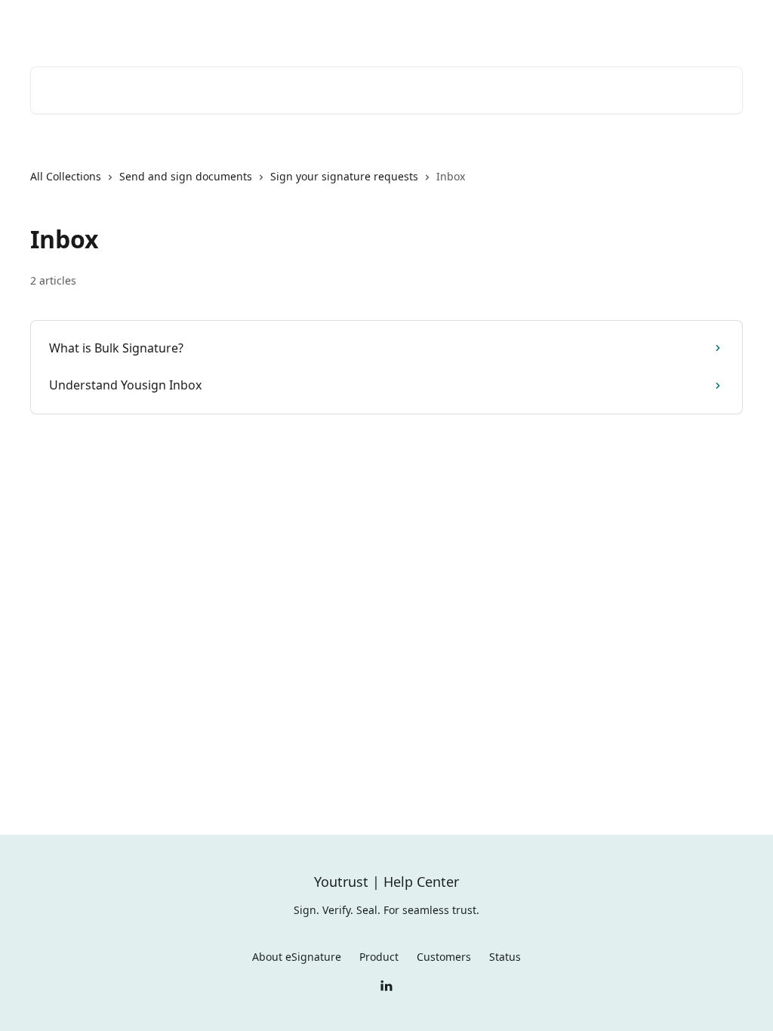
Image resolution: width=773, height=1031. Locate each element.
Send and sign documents (185, 176)
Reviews (575, 24)
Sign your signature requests (344, 176)
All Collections (65, 176)
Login (521, 24)
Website (635, 24)
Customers (444, 956)
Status (505, 956)
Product (379, 956)
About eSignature (296, 956)
